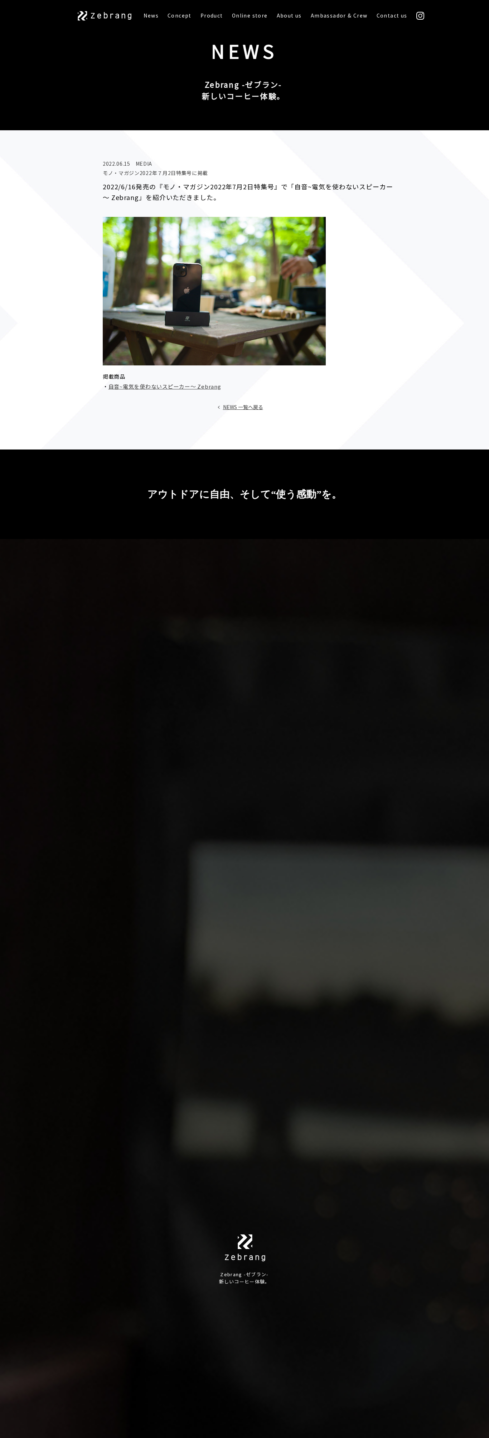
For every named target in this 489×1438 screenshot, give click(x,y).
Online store (250, 15)
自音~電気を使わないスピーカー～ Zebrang (164, 386)
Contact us (392, 15)
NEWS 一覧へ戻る (243, 406)
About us (289, 15)
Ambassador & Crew (339, 15)
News (151, 15)
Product (211, 15)
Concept (180, 15)
